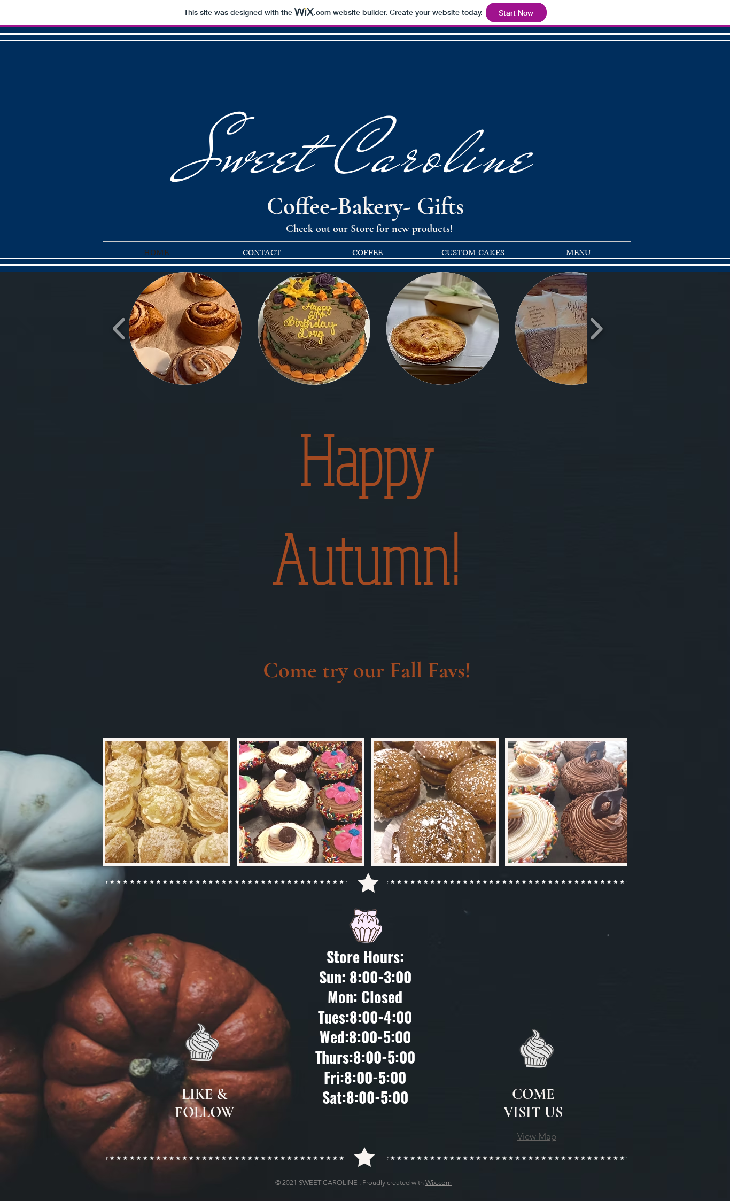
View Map (536, 1136)
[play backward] (119, 328)
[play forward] (596, 328)
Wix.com (438, 1183)
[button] (185, 328)
